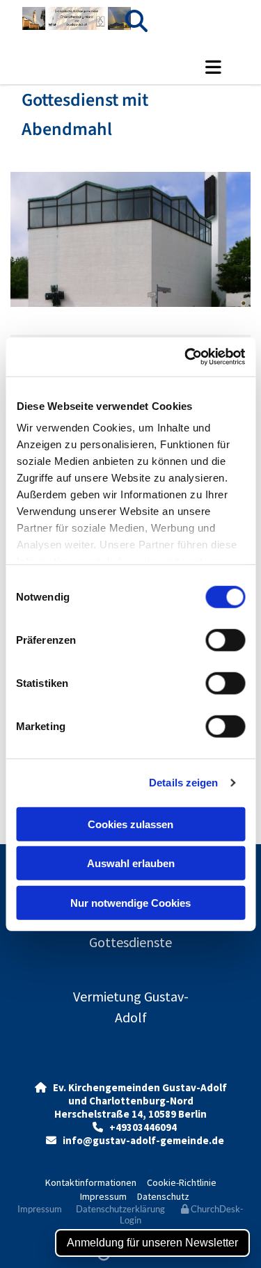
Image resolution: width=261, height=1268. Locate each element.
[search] (136, 20)
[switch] (225, 639)
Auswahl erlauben (131, 863)
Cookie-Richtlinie (181, 1182)
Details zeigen (183, 782)
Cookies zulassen (130, 824)
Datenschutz (163, 1196)
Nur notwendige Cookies (130, 902)
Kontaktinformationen (90, 1182)
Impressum (103, 1196)
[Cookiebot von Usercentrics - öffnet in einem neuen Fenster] (186, 357)
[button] (213, 67)
